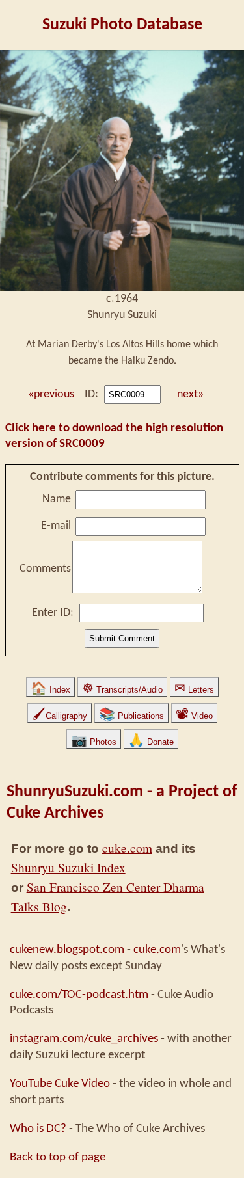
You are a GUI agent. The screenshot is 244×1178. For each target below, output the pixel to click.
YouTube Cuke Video (60, 1083)
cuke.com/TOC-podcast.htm (79, 994)
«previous (50, 394)
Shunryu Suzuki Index (68, 867)
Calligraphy (59, 716)
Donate (151, 742)
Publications (131, 716)
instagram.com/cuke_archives (84, 1038)
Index (50, 690)
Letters (194, 690)
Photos (93, 742)
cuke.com (127, 848)
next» (190, 394)
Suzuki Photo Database (122, 25)
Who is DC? (38, 1128)
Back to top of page (57, 1157)
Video (194, 716)
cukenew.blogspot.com (67, 949)
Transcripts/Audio (122, 690)
